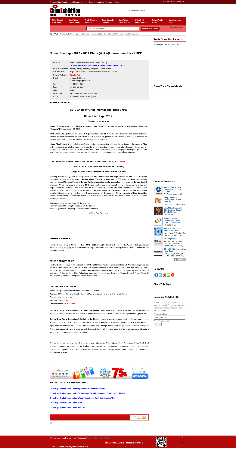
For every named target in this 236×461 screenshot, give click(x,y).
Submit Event (168, 1)
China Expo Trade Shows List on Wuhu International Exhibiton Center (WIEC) (82, 398)
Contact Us (179, 1)
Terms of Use (71, 437)
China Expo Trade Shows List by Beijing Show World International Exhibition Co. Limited (88, 393)
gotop (183, 437)
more (181, 259)
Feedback (82, 437)
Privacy (53, 437)
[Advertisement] (100, 42)
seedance (181, 441)
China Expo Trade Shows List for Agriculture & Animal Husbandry (77, 388)
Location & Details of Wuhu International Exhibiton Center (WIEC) (97, 65)
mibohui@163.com (77, 78)
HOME (56, 33)
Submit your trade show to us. (166, 44)
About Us (61, 437)
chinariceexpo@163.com (80, 80)
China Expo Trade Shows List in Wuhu (66, 402)
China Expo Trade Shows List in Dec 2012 (67, 407)
